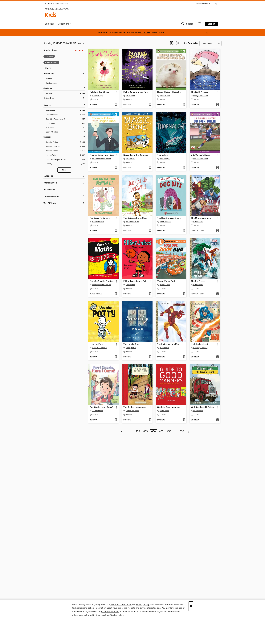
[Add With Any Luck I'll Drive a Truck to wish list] (217, 420)
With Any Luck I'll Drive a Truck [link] (203, 407)
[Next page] (188, 431)
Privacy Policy (142, 604)
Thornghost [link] (162, 155)
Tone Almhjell (165, 159)
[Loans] (199, 24)
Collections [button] (64, 23)
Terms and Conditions (120, 604)
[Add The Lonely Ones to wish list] (150, 357)
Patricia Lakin (165, 285)
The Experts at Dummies (101, 285)
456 (169, 431)
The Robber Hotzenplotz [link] (134, 407)
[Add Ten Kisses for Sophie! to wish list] (116, 231)
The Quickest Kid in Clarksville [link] (136, 218)
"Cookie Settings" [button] (110, 611)
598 (182, 431)
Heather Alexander (200, 159)
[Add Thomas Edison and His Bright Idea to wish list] (116, 168)
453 (145, 431)
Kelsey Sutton (131, 348)
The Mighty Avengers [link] (201, 218)
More (64, 170)
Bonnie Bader (165, 96)
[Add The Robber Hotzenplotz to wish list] (150, 420)
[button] (203, 4)
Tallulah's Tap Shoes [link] (99, 92)
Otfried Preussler (132, 411)
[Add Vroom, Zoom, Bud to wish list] (183, 294)
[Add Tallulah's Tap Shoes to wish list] (116, 105)
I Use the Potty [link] (96, 344)
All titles (49, 79)
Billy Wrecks (198, 222)
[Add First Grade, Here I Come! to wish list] (116, 420)
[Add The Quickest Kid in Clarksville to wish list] (150, 231)
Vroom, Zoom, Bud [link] (166, 281)
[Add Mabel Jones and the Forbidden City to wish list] (150, 105)
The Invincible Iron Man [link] (168, 344)
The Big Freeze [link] (198, 281)
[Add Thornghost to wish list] (183, 168)
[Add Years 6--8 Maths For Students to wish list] (116, 294)
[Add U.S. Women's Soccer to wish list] (217, 168)
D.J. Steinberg (97, 411)
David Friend (198, 411)
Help (215, 4)
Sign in (211, 23)
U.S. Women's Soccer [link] (201, 155)
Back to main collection (57, 3)
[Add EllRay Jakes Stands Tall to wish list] (150, 294)
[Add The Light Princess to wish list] (217, 105)
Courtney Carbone (200, 348)
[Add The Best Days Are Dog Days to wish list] (183, 231)
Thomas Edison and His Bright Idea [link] (102, 155)
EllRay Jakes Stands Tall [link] (134, 281)
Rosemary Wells (98, 222)
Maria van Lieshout (99, 348)
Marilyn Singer (97, 96)
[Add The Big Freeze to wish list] (217, 294)
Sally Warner (130, 285)
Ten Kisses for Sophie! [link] (100, 218)
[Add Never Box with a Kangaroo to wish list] (150, 168)
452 (138, 431)
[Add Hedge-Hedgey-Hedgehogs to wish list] (183, 105)
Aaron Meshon (165, 222)
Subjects (49, 23)
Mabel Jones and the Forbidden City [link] (136, 92)
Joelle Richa (164, 411)
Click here (145, 32)
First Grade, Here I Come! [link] (101, 407)
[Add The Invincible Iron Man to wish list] (183, 357)
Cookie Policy (116, 615)
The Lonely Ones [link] (131, 344)
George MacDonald (200, 96)
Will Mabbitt (130, 96)
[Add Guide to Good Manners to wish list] (183, 420)
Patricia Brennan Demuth (101, 159)
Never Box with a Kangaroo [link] (136, 155)
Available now (51, 83)
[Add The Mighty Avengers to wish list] (217, 231)
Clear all (80, 50)
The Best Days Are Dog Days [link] (169, 218)
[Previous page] (122, 431)
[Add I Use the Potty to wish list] (116, 357)
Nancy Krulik (130, 159)
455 (161, 431)
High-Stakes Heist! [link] (199, 344)
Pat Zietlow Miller (132, 222)
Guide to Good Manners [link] (168, 407)
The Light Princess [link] (199, 92)
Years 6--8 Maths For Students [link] (102, 281)
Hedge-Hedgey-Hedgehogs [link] (169, 92)
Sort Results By (191, 43)
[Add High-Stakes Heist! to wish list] (217, 357)
